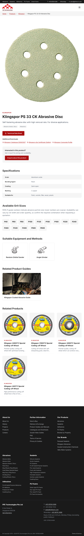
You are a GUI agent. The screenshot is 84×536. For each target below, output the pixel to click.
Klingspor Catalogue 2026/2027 (15, 142)
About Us (5, 421)
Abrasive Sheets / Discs (9, 463)
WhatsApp (63, 1)
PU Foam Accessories (36, 494)
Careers (5, 432)
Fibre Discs (5, 466)
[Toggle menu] (79, 7)
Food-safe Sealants (35, 470)
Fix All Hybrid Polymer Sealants (39, 466)
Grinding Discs (6, 475)
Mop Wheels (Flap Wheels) (10, 468)
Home (4, 14)
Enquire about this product (16, 158)
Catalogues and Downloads (39, 430)
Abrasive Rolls (6, 461)
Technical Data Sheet (14, 133)
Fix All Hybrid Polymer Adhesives (11, 485)
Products (12, 14)
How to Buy (34, 421)
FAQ (31, 435)
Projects (5, 427)
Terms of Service (35, 438)
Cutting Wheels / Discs (8, 477)
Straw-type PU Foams (36, 487)
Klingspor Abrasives (64, 444)
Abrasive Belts (6, 459)
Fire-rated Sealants (35, 468)
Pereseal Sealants (63, 441)
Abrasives (5, 1)
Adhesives (19, 1)
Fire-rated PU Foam (35, 492)
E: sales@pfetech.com (75, 1)
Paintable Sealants (35, 475)
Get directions (7, 513)
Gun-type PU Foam (35, 489)
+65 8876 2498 (56, 512)
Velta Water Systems (64, 450)
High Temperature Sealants (37, 472)
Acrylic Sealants (34, 461)
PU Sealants (33, 463)
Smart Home (35, 1)
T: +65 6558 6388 (52, 1)
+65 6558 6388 (50, 504)
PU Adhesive (6, 487)
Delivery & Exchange (37, 424)
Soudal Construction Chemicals (67, 447)
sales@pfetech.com (51, 510)
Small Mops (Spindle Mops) (10, 470)
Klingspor (21, 14)
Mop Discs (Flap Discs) (9, 472)
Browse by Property (64, 432)
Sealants (12, 1)
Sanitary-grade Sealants (37, 477)
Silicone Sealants (35, 459)
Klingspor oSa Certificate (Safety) (40, 142)
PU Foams (27, 1)
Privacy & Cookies (36, 441)
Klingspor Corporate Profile (63, 142)
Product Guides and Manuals (39, 427)
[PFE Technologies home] (7, 7)
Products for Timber (8, 489)
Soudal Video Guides (37, 432)
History (4, 424)
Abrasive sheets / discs (10, 126)
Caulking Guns (6, 492)
